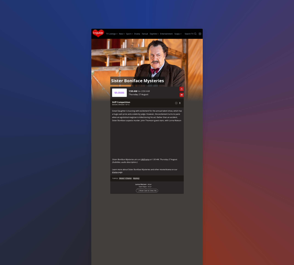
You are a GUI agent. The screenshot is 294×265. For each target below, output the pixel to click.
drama (115, 172)
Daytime (153, 34)
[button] (181, 89)
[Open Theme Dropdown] (200, 34)
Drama (137, 34)
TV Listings (111, 34)
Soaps (177, 34)
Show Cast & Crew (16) (148, 191)
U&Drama (145, 159)
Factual (145, 34)
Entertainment (166, 34)
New (121, 34)
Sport (128, 34)
